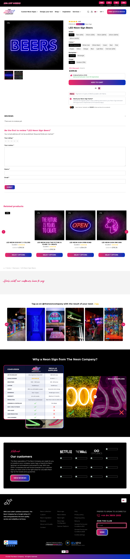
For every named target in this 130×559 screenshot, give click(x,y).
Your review (9, 145)
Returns (77, 521)
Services (76, 12)
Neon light (60, 518)
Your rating (8, 138)
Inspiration (67, 12)
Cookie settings (79, 535)
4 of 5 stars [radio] (14, 141)
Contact (43, 527)
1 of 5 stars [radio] (5, 141)
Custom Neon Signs (28, 12)
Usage (71, 59)
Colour (72, 42)
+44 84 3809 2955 (111, 515)
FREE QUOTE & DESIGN (117, 11)
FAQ (75, 511)
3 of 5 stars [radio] (11, 141)
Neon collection (45, 511)
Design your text (46, 12)
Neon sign (60, 511)
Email (6, 177)
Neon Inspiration (45, 518)
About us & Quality (46, 524)
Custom (43, 514)
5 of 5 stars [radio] (17, 141)
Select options (18, 255)
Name (7, 169)
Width (71, 32)
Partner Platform (63, 526)
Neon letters (61, 514)
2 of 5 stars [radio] (8, 141)
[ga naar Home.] (4, 268)
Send (102, 532)
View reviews (20, 478)
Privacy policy (79, 514)
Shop (57, 12)
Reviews (43, 521)
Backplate (73, 52)
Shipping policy (79, 518)
